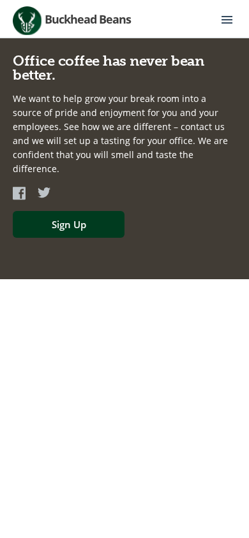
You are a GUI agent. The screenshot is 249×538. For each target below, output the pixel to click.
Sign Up (69, 224)
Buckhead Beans (88, 19)
